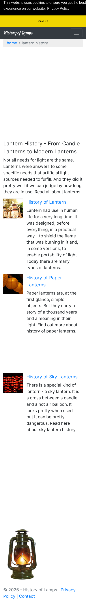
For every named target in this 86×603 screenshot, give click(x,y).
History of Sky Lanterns (52, 376)
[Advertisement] (43, 94)
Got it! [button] (43, 21)
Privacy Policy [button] (58, 8)
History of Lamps (18, 33)
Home (12, 43)
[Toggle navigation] (76, 32)
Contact (27, 596)
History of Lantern (46, 202)
